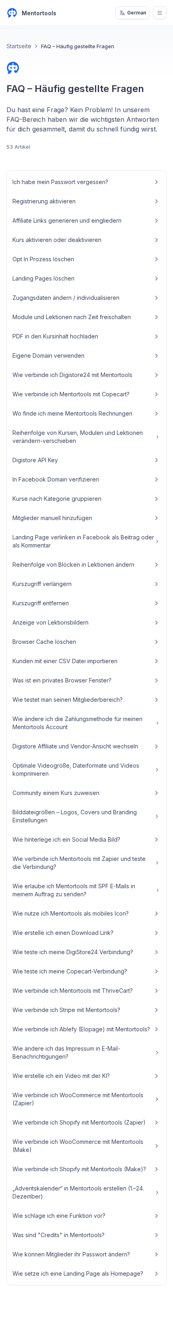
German (136, 13)
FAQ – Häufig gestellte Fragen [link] (77, 46)
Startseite (18, 46)
